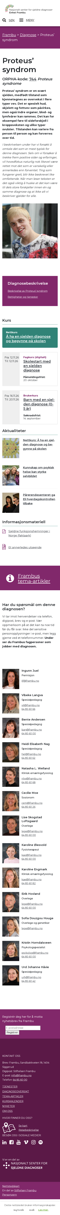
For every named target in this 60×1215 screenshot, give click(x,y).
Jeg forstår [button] (18, 1210)
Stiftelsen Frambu (25, 1190)
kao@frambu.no (32, 855)
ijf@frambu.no (30, 680)
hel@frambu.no (31, 754)
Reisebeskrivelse (29, 1130)
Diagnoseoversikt (15, 1091)
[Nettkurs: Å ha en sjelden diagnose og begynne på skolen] (10, 448)
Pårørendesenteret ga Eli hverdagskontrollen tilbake (39, 499)
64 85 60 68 (29, 782)
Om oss (7, 1111)
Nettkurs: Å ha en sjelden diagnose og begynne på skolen (39, 445)
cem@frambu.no (32, 803)
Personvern (9, 1194)
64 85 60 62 (28, 758)
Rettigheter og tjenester (23, 297)
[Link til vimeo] (26, 1143)
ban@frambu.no (32, 729)
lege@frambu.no (32, 831)
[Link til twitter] (4, 1143)
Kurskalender (12, 1101)
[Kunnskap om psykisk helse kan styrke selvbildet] (10, 475)
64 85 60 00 (29, 733)
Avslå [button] (31, 1210)
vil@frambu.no (31, 705)
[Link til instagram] (33, 1143)
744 (32, 79)
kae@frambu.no (32, 879)
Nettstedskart (11, 1186)
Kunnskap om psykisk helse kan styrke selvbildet (38, 472)
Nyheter (8, 1106)
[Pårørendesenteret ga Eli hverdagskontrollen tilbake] (10, 503)
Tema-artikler (12, 1096)
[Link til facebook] (11, 1143)
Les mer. (43, 1209)
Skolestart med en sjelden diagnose (37, 365)
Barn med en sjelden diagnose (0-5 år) (39, 404)
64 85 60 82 (29, 883)
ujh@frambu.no (31, 977)
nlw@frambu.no (32, 778)
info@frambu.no (21, 1075)
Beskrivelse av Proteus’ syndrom (28, 291)
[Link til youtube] (18, 1143)
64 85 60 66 (28, 709)
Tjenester (9, 1086)
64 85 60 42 (29, 981)
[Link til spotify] (40, 1143)
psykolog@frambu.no (35, 952)
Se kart (23, 1125)
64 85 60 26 (28, 806)
